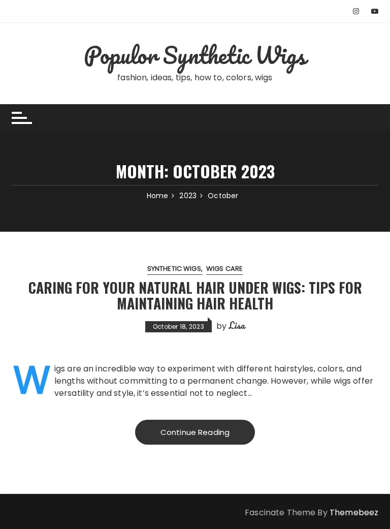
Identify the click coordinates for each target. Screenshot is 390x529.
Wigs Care (224, 268)
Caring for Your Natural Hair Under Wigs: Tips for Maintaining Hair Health (195, 295)
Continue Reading (195, 432)
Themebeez (354, 512)
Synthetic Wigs (174, 268)
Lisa (237, 325)
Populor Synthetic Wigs (195, 55)
